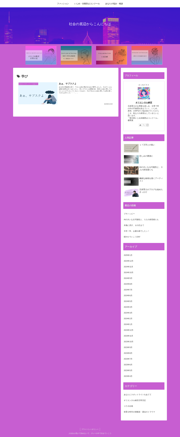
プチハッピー (129, 214)
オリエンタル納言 (144, 102)
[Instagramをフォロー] (147, 125)
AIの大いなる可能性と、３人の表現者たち (141, 219)
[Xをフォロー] (143, 125)
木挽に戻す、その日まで (134, 225)
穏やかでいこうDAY (132, 237)
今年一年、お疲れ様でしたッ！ (137, 231)
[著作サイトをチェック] (140, 125)
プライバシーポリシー (90, 429)
